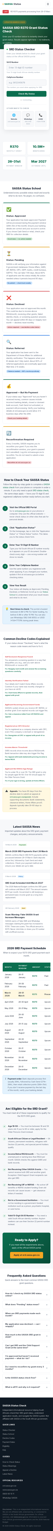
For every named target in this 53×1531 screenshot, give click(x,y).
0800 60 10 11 (8, 1494)
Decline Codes (9, 1438)
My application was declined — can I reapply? (22, 1325)
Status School (8, 1434)
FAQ (4, 1450)
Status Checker (9, 1430)
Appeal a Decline (9, 1470)
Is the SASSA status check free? (20, 1378)
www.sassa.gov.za (10, 1490)
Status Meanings (9, 1466)
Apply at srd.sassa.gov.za (26, 1255)
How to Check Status (11, 1462)
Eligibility (6, 1446)
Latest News (8, 1474)
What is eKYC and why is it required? (22, 1387)
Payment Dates (9, 1442)
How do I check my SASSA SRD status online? (23, 1294)
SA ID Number (13, 62)
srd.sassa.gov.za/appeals (20, 797)
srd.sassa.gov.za (22, 511)
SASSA (12, 4)
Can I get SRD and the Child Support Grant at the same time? (22, 1346)
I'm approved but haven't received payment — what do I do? (22, 1357)
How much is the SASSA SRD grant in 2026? (23, 1336)
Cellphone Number (15, 77)
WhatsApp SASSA (10, 1498)
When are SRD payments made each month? (22, 1314)
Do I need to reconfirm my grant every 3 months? (24, 1368)
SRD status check (40, 490)
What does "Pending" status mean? (22, 1304)
